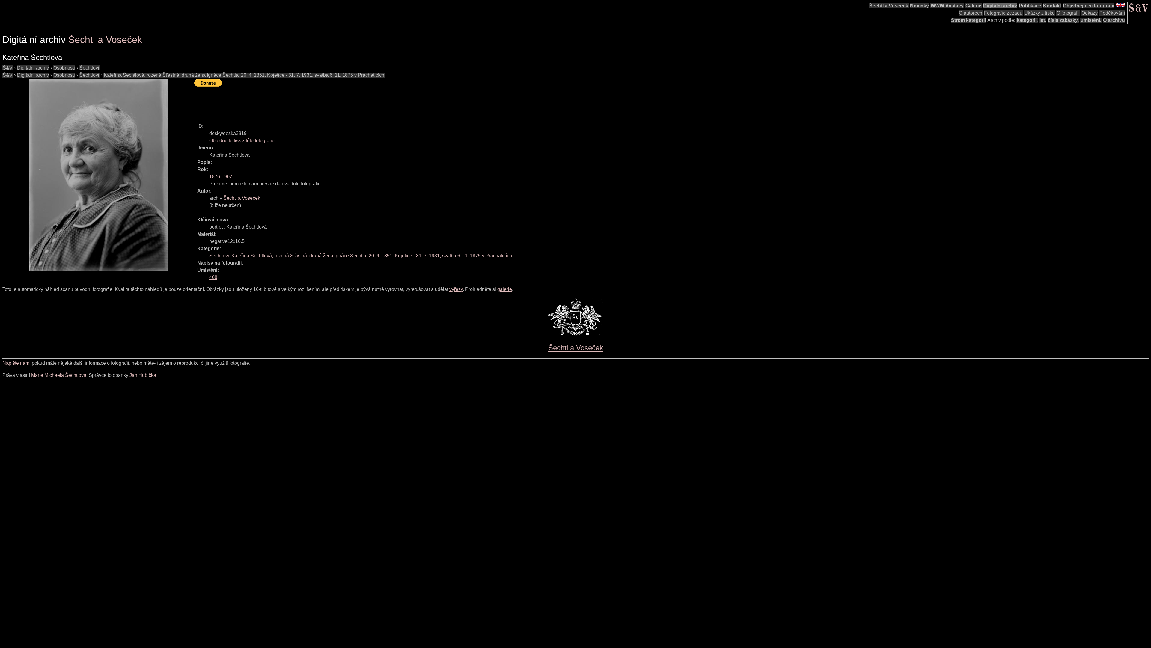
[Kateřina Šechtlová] (98, 175)
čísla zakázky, (1063, 20)
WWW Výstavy (947, 5)
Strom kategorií (968, 20)
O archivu (1114, 20)
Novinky (919, 5)
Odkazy (1089, 13)
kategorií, (1027, 20)
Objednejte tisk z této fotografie (242, 140)
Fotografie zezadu (1003, 13)
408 (213, 277)
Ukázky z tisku (1039, 13)
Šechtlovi (89, 67)
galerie (504, 289)
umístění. (1091, 20)
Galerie (973, 5)
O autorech (970, 13)
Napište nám (15, 363)
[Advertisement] (303, 102)
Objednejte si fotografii (1088, 5)
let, (1042, 20)
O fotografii (1068, 13)
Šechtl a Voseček (888, 5)
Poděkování (1112, 13)
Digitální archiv (1000, 5)
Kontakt (1052, 5)
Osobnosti (64, 67)
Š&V (8, 67)
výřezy (456, 289)
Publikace (1030, 5)
